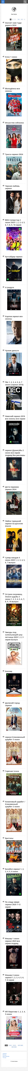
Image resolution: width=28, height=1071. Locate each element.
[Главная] (14, 11)
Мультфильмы (6, 1056)
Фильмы (4, 1055)
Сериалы (5, 1053)
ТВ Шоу (4, 1057)
